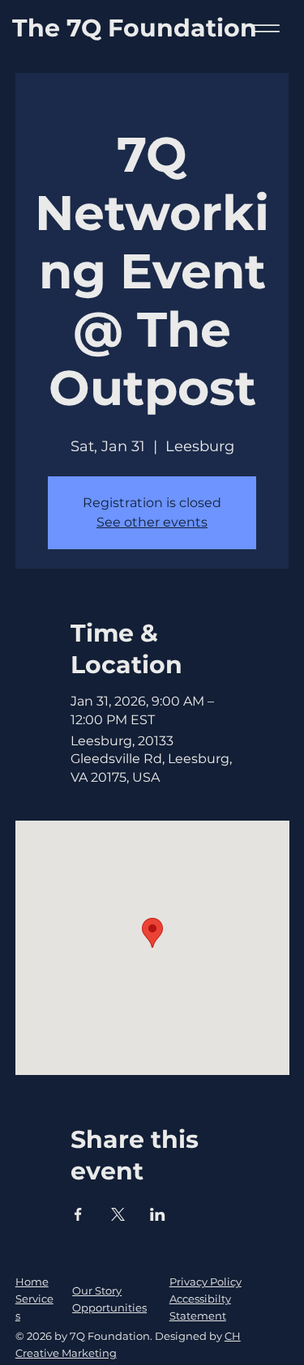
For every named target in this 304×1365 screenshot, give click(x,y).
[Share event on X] (118, 1214)
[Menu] (265, 29)
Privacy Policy (205, 1281)
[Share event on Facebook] (78, 1214)
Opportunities (109, 1307)
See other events (152, 522)
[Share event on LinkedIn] (157, 1214)
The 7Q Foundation (134, 28)
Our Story (97, 1290)
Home (32, 1281)
